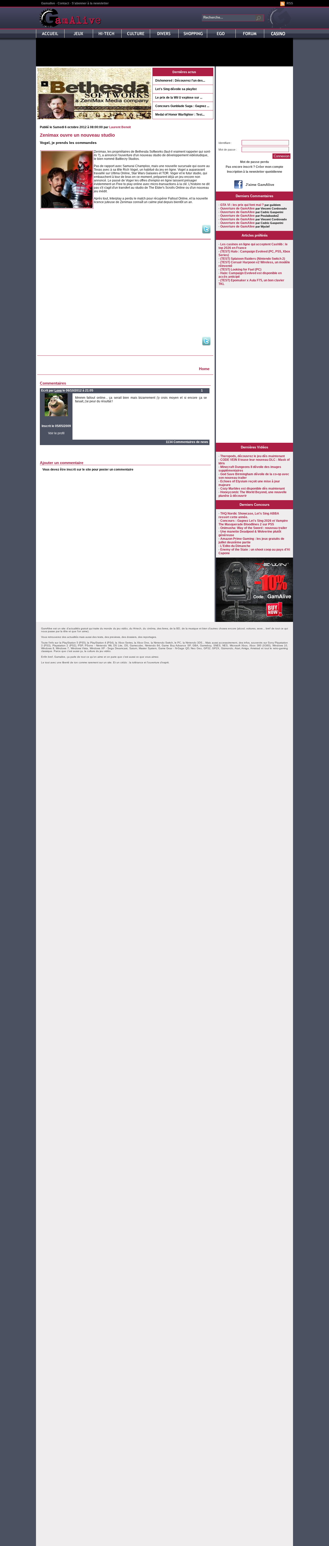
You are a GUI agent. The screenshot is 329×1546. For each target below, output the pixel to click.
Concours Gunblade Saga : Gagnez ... (182, 106)
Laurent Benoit (120, 127)
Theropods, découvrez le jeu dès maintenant (252, 456)
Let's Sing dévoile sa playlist (176, 89)
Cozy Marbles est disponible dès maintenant (252, 488)
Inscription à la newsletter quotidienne (254, 171)
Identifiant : (225, 142)
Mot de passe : (227, 149)
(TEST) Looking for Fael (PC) (240, 269)
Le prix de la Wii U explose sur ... (178, 97)
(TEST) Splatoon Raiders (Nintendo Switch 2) (252, 258)
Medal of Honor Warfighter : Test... (180, 114)
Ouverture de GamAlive (237, 208)
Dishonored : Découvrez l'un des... (180, 80)
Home (204, 369)
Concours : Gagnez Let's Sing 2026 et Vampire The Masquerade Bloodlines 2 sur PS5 (253, 522)
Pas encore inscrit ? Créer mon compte (254, 167)
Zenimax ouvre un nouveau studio (77, 135)
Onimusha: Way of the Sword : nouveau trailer (253, 528)
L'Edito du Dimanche (235, 546)
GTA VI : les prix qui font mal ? (242, 205)
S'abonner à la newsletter (90, 3)
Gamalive (48, 3)
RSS (290, 3)
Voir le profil (56, 433)
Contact (63, 3)
